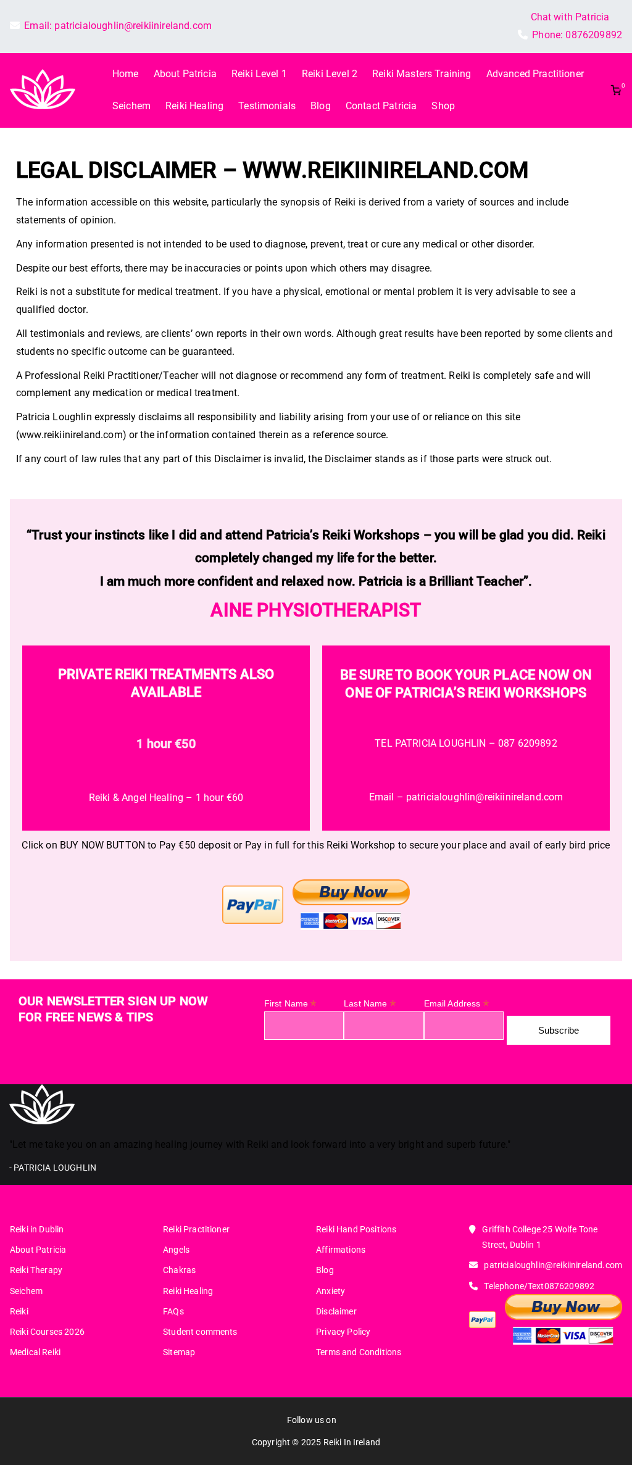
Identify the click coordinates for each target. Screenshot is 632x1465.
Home (125, 74)
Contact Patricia (381, 106)
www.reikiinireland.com (386, 170)
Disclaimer (336, 1311)
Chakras (179, 1270)
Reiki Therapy (36, 1270)
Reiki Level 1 (259, 74)
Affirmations (340, 1250)
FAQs (173, 1311)
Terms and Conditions (358, 1352)
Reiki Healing (194, 106)
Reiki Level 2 (329, 74)
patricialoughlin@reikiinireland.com (133, 25)
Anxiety (330, 1291)
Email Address (456, 1004)
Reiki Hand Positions (356, 1229)
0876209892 (593, 35)
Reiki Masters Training (422, 74)
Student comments (200, 1332)
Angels (176, 1250)
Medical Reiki (35, 1352)
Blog (320, 106)
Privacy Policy (343, 1332)
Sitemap (179, 1352)
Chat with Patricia (570, 17)
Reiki (19, 1311)
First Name (290, 1004)
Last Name (370, 1004)
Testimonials (267, 106)
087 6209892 (527, 743)
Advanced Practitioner (535, 74)
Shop (443, 106)
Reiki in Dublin (37, 1229)
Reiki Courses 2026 (47, 1332)
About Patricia (185, 74)
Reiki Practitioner (196, 1229)
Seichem (131, 106)
